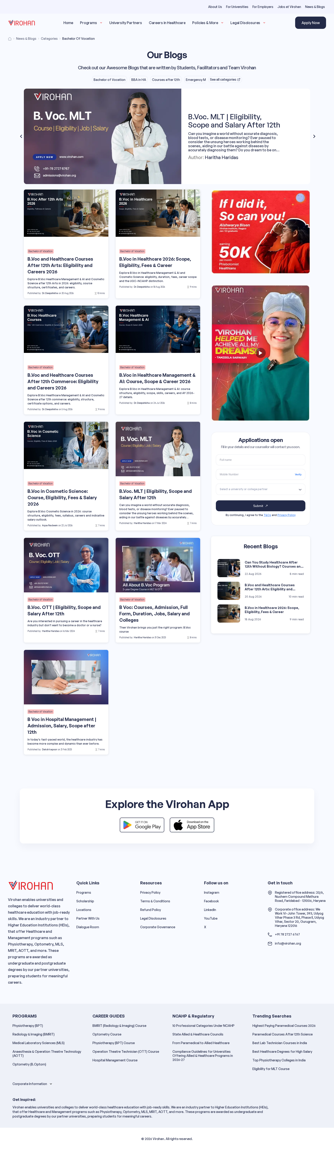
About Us (215, 7)
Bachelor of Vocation (109, 80)
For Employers (262, 7)
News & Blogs (315, 7)
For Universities (237, 7)
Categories (49, 38)
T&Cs (267, 515)
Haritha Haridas (221, 153)
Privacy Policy (286, 515)
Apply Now (311, 22)
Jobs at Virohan (289, 7)
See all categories (223, 79)
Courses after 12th (166, 80)
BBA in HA (138, 80)
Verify (298, 474)
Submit (258, 506)
